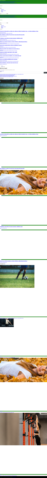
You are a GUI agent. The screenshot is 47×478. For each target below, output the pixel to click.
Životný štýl (2, 9)
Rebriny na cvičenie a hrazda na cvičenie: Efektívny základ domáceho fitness (13, 41)
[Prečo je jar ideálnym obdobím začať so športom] (9, 57)
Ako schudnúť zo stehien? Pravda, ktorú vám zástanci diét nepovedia (12, 34)
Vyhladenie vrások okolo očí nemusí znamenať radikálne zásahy (7, 2)
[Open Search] (0, 22)
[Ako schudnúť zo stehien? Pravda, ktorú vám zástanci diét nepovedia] (6, 33)
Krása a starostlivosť (3, 10)
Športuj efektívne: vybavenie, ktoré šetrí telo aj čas (9, 62)
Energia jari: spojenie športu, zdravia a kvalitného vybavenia (11, 45)
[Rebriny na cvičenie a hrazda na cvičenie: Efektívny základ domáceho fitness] (8, 40)
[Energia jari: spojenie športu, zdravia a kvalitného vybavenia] (9, 43)
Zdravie (2, 137)
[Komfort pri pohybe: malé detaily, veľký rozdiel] (8, 50)
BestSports (1, 5)
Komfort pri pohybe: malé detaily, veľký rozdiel (8, 52)
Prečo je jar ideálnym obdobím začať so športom (8, 59)
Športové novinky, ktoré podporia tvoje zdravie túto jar (10, 48)
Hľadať (1, 71)
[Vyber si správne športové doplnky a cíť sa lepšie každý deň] (9, 54)
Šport (2, 132)
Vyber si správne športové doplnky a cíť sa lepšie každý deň (10, 55)
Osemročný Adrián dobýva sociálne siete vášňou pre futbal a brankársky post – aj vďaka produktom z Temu (11, 1)
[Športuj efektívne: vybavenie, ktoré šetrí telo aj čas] (9, 61)
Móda (2, 11)
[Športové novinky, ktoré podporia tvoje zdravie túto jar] (8, 47)
